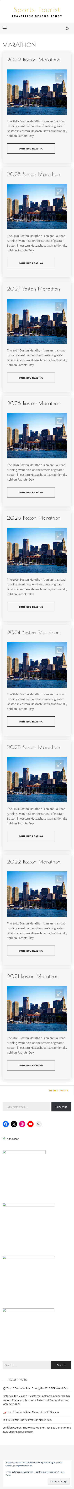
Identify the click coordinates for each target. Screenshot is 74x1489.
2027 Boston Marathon (33, 289)
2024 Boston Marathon (33, 632)
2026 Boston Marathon (34, 403)
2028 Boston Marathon (33, 174)
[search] (67, 28)
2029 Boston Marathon (34, 59)
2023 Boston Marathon (33, 747)
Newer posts (58, 1090)
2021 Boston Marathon (33, 976)
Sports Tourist (37, 9)
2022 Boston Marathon (34, 862)
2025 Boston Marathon (34, 518)
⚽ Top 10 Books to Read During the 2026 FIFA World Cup (35, 1388)
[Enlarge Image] (59, 77)
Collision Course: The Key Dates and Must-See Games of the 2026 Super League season (37, 1429)
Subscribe (61, 1106)
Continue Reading (31, 148)
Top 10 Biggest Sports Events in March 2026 (27, 1419)
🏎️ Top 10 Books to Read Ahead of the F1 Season (31, 1412)
